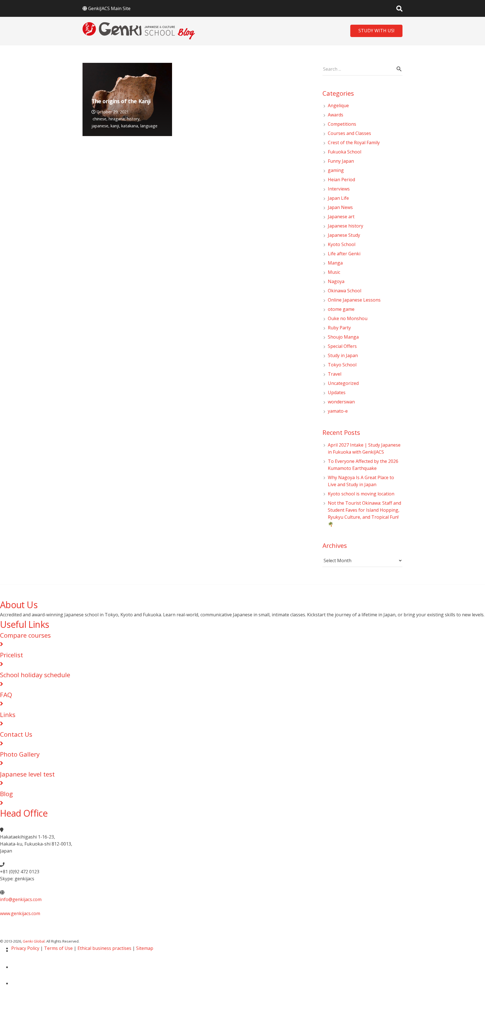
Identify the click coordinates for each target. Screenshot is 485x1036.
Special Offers (342, 346)
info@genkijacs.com (21, 899)
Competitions (342, 124)
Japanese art (341, 216)
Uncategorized (343, 383)
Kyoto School (341, 244)
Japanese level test (27, 774)
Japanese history (345, 226)
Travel (334, 374)
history (133, 118)
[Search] (399, 8)
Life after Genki (344, 254)
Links (7, 714)
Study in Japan (343, 355)
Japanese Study (344, 235)
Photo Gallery (20, 754)
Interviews (339, 189)
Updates (337, 392)
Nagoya (336, 281)
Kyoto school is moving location (361, 494)
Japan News (340, 207)
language (148, 125)
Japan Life (338, 198)
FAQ (6, 694)
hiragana (117, 118)
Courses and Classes (349, 133)
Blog (6, 793)
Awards (335, 115)
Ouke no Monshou (347, 318)
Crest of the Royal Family (354, 142)
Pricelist (11, 655)
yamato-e (338, 411)
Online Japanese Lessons (354, 300)
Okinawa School (344, 291)
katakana (129, 125)
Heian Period (341, 179)
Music (334, 272)
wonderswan (341, 402)
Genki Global (34, 941)
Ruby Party (339, 328)
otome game (341, 309)
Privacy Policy (25, 948)
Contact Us (16, 734)
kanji (115, 125)
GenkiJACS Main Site (109, 8)
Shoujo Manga (343, 337)
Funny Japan (341, 161)
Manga (335, 263)
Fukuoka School (344, 152)
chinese (99, 118)
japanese (99, 125)
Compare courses (25, 635)
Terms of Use (58, 948)
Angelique (338, 105)
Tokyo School (342, 365)
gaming (336, 170)
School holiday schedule (35, 674)
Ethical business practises (104, 948)
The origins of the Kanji (121, 101)
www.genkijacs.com (20, 913)
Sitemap (144, 948)
